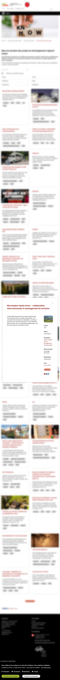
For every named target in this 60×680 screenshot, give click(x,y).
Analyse (36, 671)
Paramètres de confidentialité (8, 661)
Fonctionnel (17, 671)
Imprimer (47, 369)
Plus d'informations (46, 667)
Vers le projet (47, 365)
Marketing (27, 671)
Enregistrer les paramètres (31, 676)
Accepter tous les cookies (10, 676)
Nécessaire (6, 671)
